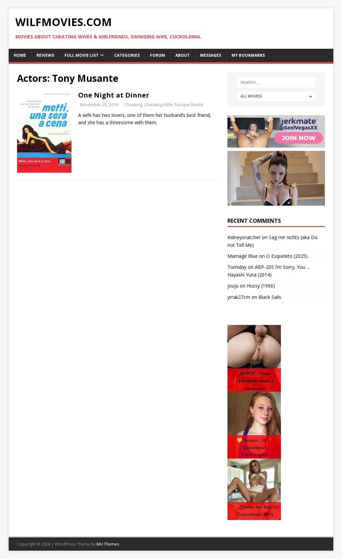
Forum (157, 55)
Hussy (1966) (261, 286)
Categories (127, 55)
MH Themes (108, 544)
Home (20, 55)
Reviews (45, 55)
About (182, 55)
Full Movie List (81, 55)
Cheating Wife (158, 105)
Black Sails (270, 297)
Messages (210, 55)
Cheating (133, 105)
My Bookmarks (248, 55)
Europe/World (189, 105)
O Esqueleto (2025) (287, 256)
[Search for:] (276, 82)
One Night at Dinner (113, 95)
